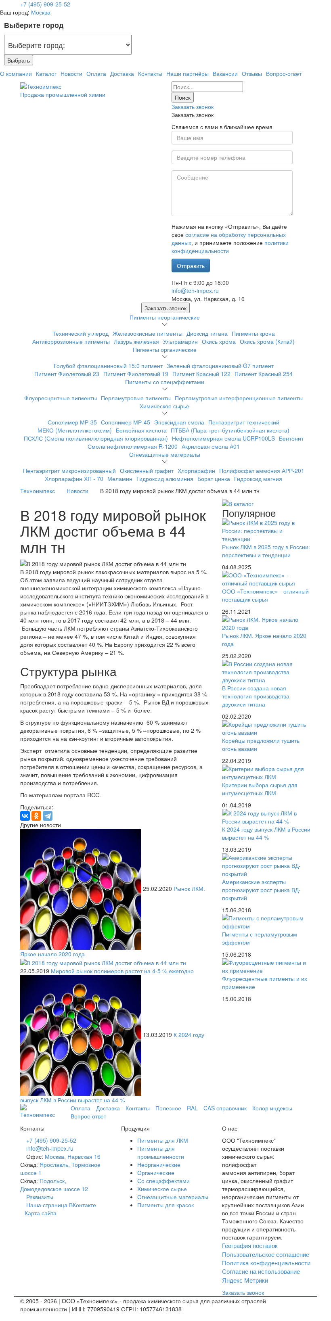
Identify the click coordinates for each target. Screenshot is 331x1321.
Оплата (96, 73)
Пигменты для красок (165, 1205)
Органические (155, 1172)
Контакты (150, 73)
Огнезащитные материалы (164, 454)
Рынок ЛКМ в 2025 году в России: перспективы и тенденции (266, 551)
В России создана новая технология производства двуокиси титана (255, 696)
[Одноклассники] (36, 816)
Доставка (122, 73)
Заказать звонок (193, 106)
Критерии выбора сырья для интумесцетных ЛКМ (259, 789)
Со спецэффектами (163, 1181)
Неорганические (158, 1164)
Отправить (191, 265)
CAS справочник (225, 1108)
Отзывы (252, 73)
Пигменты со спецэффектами (164, 382)
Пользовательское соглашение (265, 1254)
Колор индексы (272, 1108)
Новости (71, 73)
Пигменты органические (165, 349)
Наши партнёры (187, 73)
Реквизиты (39, 1197)
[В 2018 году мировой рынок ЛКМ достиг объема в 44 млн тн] (81, 888)
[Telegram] (47, 816)
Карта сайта (41, 1213)
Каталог (46, 73)
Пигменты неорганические (165, 317)
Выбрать (18, 60)
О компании (16, 73)
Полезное (168, 1108)
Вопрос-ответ (284, 73)
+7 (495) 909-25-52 (45, 4)
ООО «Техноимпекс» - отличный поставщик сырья (265, 595)
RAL (192, 1108)
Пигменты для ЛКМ (162, 1140)
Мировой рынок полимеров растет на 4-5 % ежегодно (122, 971)
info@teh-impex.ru (195, 290)
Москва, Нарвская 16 (73, 1156)
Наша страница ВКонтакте (60, 1205)
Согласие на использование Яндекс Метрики (261, 1275)
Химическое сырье (164, 406)
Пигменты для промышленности (160, 1152)
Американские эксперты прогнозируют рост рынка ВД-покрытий (261, 890)
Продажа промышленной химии (62, 94)
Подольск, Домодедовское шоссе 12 (54, 1185)
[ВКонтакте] (25, 816)
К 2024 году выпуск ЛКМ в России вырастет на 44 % (266, 833)
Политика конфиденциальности (266, 1262)
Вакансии (225, 73)
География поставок (250, 1245)
